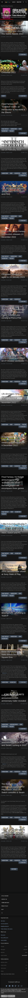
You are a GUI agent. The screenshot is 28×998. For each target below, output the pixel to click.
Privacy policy (4, 906)
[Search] (26, 2)
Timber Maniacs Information (6, 929)
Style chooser (4, 895)
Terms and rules (5, 902)
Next (26, 13)
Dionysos (4, 75)
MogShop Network (5, 926)
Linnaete (3, 36)
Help (2, 909)
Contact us (4, 899)
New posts (3, 935)
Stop (26, 9)
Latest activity (3, 940)
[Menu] (2, 2)
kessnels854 (24, 955)
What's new (3, 931)
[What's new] (23, 2)
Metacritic (4, 673)
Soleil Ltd (4, 764)
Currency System (4, 923)
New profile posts (4, 937)
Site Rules (3, 921)
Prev (2, 13)
